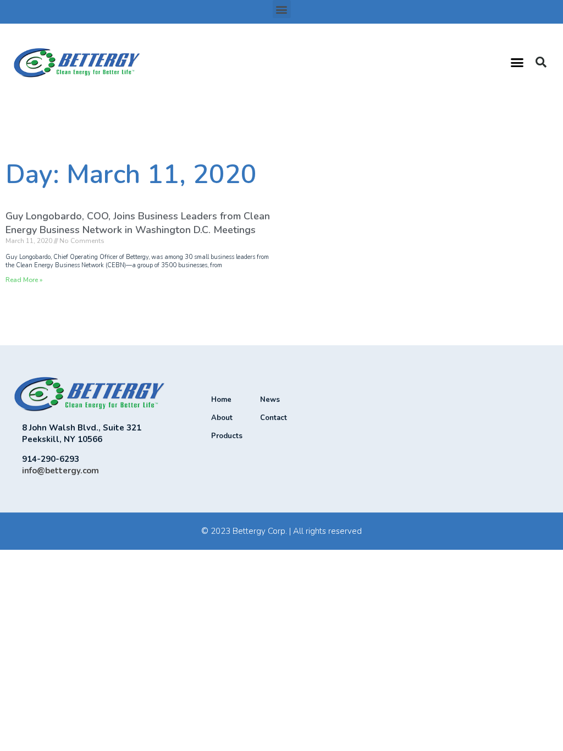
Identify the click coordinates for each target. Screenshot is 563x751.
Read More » (23, 279)
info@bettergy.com (60, 470)
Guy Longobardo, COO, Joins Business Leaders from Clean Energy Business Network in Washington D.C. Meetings (137, 222)
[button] (282, 9)
